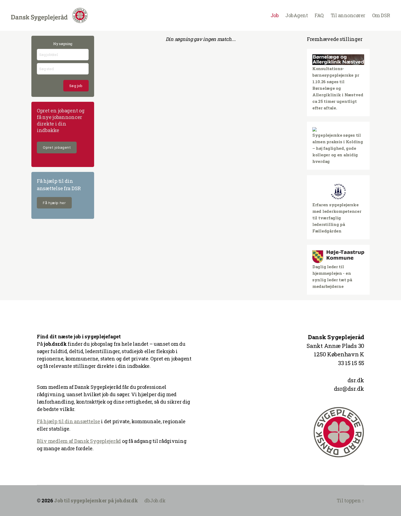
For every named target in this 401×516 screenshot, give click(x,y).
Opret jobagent (57, 147)
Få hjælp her (54, 203)
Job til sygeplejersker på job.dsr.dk (96, 500)
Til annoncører (348, 16)
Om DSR (381, 16)
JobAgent (296, 16)
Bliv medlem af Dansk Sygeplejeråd (79, 441)
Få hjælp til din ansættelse (68, 421)
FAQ (319, 16)
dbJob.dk (154, 500)
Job (275, 16)
